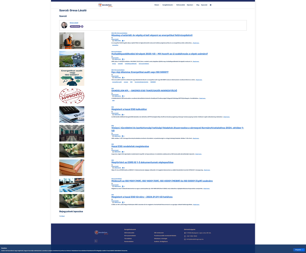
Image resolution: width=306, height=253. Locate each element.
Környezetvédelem (122, 33)
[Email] (82, 26)
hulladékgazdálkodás (131, 63)
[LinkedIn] (95, 241)
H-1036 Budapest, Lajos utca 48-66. (198, 233)
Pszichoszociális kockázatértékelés (165, 235)
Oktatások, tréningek (160, 238)
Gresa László (74, 23)
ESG (115, 33)
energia (126, 82)
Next (63, 216)
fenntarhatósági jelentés (141, 82)
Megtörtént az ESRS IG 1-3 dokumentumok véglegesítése (142, 162)
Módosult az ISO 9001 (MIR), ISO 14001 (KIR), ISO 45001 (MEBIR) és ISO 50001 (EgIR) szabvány (162, 181)
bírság (114, 63)
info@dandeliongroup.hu (195, 239)
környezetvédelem (144, 63)
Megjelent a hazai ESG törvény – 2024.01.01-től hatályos (142, 197)
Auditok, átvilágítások (161, 241)
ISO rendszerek (159, 233)
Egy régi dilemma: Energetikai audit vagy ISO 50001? (139, 72)
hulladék (120, 63)
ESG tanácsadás (129, 233)
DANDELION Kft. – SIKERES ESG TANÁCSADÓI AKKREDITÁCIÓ (144, 90)
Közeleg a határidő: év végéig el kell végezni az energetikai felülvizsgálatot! (152, 35)
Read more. (196, 43)
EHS (112, 33)
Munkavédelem (129, 241)
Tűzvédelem (128, 238)
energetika (115, 45)
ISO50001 (153, 82)
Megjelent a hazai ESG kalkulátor (129, 109)
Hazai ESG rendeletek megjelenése (130, 146)
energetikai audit (117, 82)
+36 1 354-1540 (191, 236)
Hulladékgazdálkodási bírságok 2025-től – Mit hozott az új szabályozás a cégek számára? (159, 53)
